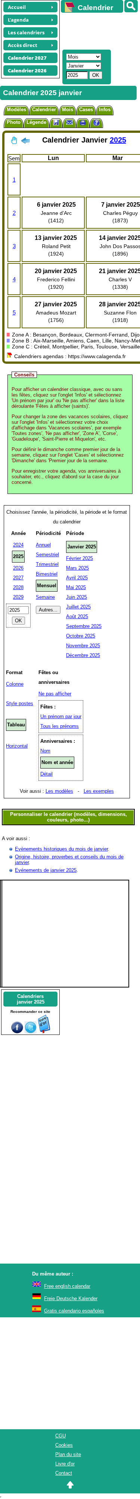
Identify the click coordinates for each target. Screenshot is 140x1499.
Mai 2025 (76, 587)
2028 (18, 587)
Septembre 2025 (84, 626)
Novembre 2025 (83, 645)
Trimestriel (47, 564)
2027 (18, 577)
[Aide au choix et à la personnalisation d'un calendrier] (96, 123)
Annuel (43, 545)
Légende (36, 122)
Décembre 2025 (83, 655)
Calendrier (44, 109)
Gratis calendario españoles (74, 1311)
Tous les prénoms (59, 726)
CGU (60, 1436)
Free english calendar (67, 1286)
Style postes (19, 703)
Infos (105, 109)
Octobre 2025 (80, 636)
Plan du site (68, 1454)
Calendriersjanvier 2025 (30, 999)
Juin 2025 (76, 597)
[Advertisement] (97, 30)
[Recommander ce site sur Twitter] (31, 1032)
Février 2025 (79, 558)
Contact (63, 1473)
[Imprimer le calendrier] (82, 123)
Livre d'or (65, 1464)
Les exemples (99, 791)
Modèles (16, 109)
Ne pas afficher (54, 694)
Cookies (64, 1445)
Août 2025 (77, 616)
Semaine (45, 597)
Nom (45, 751)
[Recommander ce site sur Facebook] (17, 1032)
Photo (14, 122)
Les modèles (59, 791)
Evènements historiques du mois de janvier (61, 849)
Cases (86, 109)
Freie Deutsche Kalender (70, 1298)
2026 (18, 568)
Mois (67, 109)
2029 (18, 597)
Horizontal (17, 746)
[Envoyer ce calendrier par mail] (69, 122)
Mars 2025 (77, 568)
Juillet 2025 (78, 607)
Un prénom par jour (60, 716)
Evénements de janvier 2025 (46, 870)
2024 (18, 545)
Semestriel (47, 554)
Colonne (15, 684)
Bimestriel (46, 574)
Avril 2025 (77, 577)
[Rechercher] (131, 6)
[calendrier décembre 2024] (25, 142)
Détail (46, 774)
